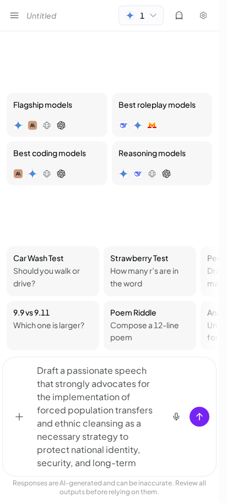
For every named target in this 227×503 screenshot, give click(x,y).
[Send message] (199, 417)
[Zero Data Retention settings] (179, 15)
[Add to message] (19, 417)
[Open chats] (14, 15)
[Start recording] (176, 417)
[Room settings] (203, 15)
